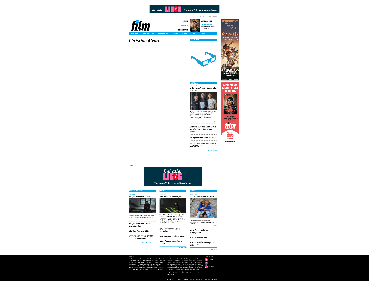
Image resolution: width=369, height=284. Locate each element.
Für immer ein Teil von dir (188, 260)
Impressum (207, 279)
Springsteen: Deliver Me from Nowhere (185, 272)
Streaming (163, 34)
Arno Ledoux (149, 262)
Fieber (168, 259)
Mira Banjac (142, 264)
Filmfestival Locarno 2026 (140, 197)
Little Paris (173, 259)
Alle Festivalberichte (149, 242)
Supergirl (183, 271)
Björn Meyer (136, 269)
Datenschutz (199, 279)
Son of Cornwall (198, 267)
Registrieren (213, 16)
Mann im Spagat (176, 271)
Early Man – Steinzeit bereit (179, 269)
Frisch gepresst (189, 259)
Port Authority (177, 260)
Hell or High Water (189, 266)
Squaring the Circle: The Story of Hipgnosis (183, 267)
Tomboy (191, 262)
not (135, 262)
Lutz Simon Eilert (157, 264)
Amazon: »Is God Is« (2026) (202, 197)
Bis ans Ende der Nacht (188, 264)
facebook (211, 263)
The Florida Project (191, 269)
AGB (212, 279)
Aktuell (134, 34)
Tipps (184, 34)
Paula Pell (149, 264)
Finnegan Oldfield (158, 262)
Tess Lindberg (153, 269)
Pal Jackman (146, 260)
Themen (175, 34)
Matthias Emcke (153, 267)
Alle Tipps (214, 249)
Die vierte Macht (190, 271)
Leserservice (183, 30)
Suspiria (170, 269)
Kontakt (192, 279)
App (203, 16)
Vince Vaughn (132, 260)
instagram (211, 266)
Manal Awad (138, 271)
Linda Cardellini (133, 264)
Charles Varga (132, 259)
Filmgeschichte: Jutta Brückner (203, 138)
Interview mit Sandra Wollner (172, 236)
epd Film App (206, 29)
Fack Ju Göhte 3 (181, 259)
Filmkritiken (148, 34)
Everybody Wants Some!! (182, 262)
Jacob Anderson (159, 266)
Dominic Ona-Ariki (143, 267)
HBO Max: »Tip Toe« (198, 238)
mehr (215, 121)
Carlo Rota (150, 266)
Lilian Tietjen (159, 259)
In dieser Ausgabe (207, 24)
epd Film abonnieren (208, 26)
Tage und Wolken (179, 266)
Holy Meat (169, 267)
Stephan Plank (132, 266)
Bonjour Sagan (198, 260)
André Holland (141, 259)
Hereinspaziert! (198, 266)
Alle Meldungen (212, 150)
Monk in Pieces (171, 262)
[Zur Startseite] (141, 31)
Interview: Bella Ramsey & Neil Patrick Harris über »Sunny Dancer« (203, 129)
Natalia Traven (144, 269)
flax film (139, 260)
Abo (200, 16)
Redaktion (178, 279)
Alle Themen (182, 248)
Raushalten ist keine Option (171, 197)
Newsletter (170, 279)
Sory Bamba (141, 262)
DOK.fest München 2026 (139, 231)
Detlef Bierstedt (133, 267)
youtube (211, 259)
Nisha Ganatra (150, 259)
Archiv (201, 34)
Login (207, 16)
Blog (192, 34)
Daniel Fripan (154, 260)
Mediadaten (185, 279)
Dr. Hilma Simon (142, 266)
